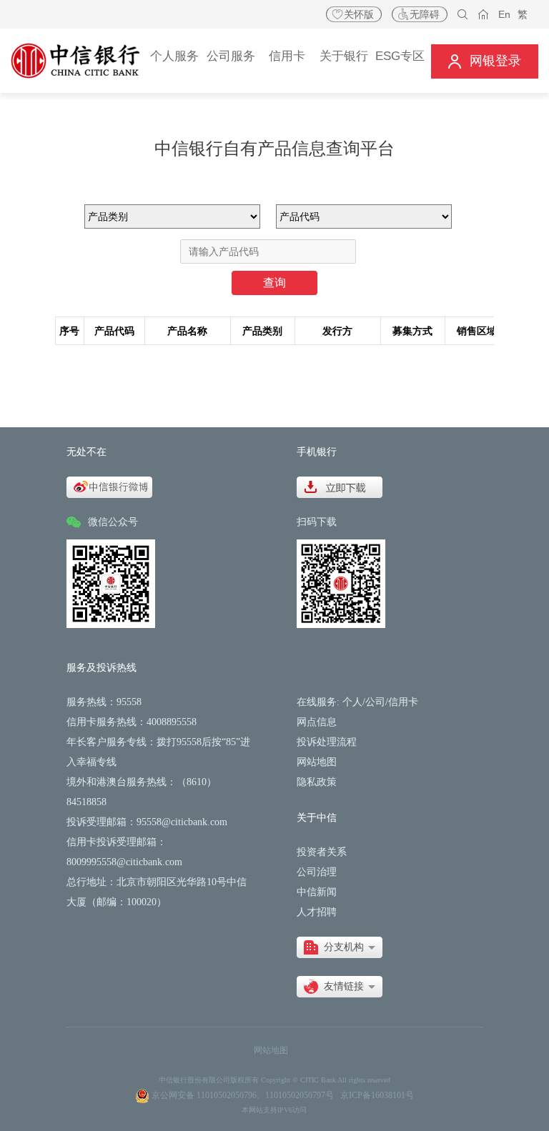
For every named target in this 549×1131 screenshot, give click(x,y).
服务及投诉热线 (101, 667)
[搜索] (463, 14)
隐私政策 (317, 782)
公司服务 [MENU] (231, 56)
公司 (375, 702)
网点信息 (317, 722)
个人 (352, 702)
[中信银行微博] (109, 486)
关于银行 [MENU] (344, 56)
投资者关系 (322, 852)
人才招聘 (317, 912)
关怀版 (359, 14)
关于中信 (317, 817)
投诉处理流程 (327, 742)
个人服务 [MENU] (174, 56)
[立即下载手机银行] (339, 486)
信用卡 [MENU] (287, 56)
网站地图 (317, 762)
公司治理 (317, 872)
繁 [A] (523, 14)
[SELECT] (339, 947)
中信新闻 (317, 892)
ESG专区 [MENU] (400, 56)
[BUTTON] (484, 61)
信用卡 (403, 702)
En (504, 14)
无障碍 (425, 14)
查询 (274, 282)
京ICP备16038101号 (377, 1095)
